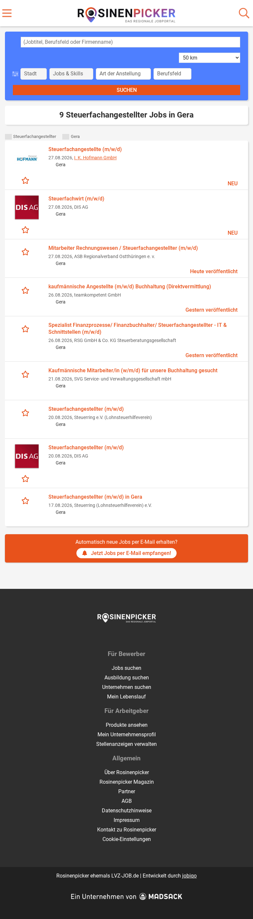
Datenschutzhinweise (127, 810)
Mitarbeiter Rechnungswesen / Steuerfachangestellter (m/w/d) (123, 248)
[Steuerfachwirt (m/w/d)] (26, 207)
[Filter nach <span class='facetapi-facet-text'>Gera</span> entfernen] (65, 137)
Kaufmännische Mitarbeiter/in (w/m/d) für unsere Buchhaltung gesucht (132, 370)
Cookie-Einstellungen (126, 839)
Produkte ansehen (127, 725)
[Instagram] (132, 636)
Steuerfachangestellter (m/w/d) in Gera (95, 497)
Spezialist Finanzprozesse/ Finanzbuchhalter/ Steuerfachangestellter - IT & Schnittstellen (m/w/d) (137, 328)
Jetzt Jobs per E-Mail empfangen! (131, 553)
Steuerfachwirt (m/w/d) (76, 199)
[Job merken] (26, 180)
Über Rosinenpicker (126, 772)
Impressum (127, 820)
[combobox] (130, 42)
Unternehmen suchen (126, 687)
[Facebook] (121, 636)
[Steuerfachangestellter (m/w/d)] (26, 456)
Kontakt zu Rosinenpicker (126, 830)
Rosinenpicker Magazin (126, 782)
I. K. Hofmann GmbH (95, 158)
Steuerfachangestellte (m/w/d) (85, 149)
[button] (16, 74)
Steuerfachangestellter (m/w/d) (86, 409)
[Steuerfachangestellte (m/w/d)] (26, 158)
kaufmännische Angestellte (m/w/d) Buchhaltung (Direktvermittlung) (129, 286)
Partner (126, 791)
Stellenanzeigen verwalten (126, 744)
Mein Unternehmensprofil (127, 734)
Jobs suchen (126, 668)
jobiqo (189, 876)
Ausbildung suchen (126, 677)
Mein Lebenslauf (126, 697)
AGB (127, 801)
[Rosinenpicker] (127, 14)
